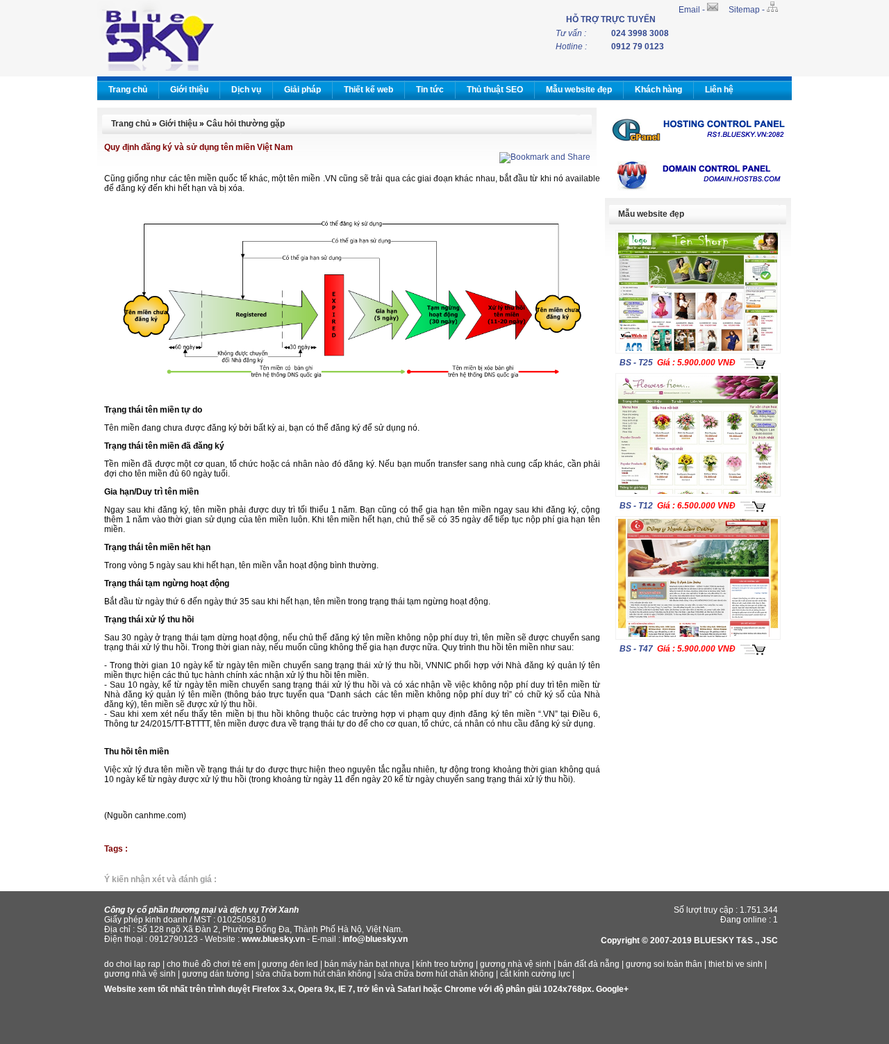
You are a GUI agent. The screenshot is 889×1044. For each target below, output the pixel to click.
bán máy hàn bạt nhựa (367, 964)
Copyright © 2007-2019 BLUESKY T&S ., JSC (689, 940)
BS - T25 (636, 362)
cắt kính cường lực (535, 974)
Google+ (612, 989)
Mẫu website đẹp (579, 89)
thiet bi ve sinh (735, 964)
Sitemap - (748, 10)
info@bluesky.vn (375, 939)
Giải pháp (302, 89)
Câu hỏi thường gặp (245, 124)
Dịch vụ (246, 89)
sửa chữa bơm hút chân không (314, 974)
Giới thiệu (189, 89)
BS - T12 (636, 506)
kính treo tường (445, 964)
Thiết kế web (368, 89)
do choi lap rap (132, 964)
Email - (693, 10)
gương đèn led (290, 964)
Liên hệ (719, 89)
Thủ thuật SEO (495, 89)
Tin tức (430, 89)
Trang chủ (127, 89)
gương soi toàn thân (664, 964)
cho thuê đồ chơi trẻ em (211, 964)
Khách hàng (658, 89)
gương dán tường (215, 974)
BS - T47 (636, 649)
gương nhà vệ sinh (515, 964)
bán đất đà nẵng (589, 964)
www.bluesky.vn (273, 939)
